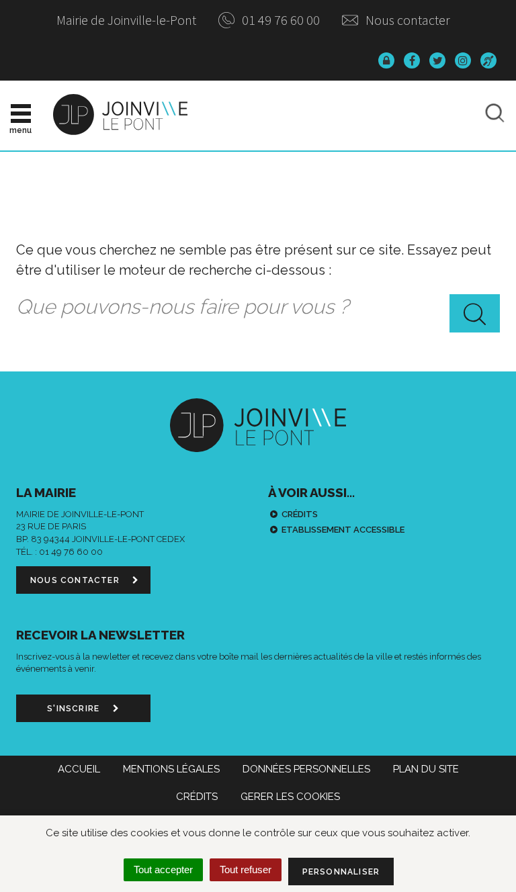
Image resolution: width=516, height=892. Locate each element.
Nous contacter (406, 19)
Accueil (79, 769)
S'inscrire (74, 708)
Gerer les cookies (290, 797)
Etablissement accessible (343, 530)
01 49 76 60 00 (279, 19)
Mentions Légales (171, 769)
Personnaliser (341, 872)
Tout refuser (245, 869)
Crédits (300, 514)
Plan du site (426, 769)
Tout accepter (163, 869)
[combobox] (258, 307)
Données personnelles (306, 769)
